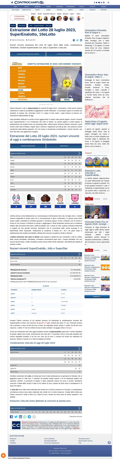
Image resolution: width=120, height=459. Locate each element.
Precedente (97, 199)
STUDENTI (48, 6)
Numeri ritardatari (28, 146)
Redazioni (13, 438)
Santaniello (46, 13)
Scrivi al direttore (49, 438)
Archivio (105, 199)
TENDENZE (103, 6)
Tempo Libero (89, 204)
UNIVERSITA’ (37, 6)
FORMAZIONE (59, 6)
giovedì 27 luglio (44, 323)
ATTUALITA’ (92, 6)
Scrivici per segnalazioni (51, 443)
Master (37, 9)
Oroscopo (92, 9)
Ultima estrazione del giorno (28, 54)
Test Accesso (15, 9)
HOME (15, 6)
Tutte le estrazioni (64, 54)
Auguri (81, 9)
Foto (80, 443)
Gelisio (78, 13)
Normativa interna (84, 438)
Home (13, 25)
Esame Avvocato (26, 9)
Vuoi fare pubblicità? (50, 441)
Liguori (72, 13)
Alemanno (65, 13)
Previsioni (64, 146)
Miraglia (33, 13)
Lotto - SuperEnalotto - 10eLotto (40, 25)
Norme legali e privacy (86, 441)
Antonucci (52, 13)
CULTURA (81, 6)
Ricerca (70, 9)
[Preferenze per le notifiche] (3, 455)
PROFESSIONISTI (71, 6)
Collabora (13, 443)
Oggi (89, 199)
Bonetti (40, 13)
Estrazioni (103, 9)
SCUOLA (26, 6)
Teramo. (69, 328)
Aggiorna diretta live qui (17, 153)
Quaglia (59, 13)
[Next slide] (83, 18)
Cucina (105, 250)
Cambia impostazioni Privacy (21, 458)
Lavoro (48, 9)
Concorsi (59, 9)
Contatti (12, 441)
